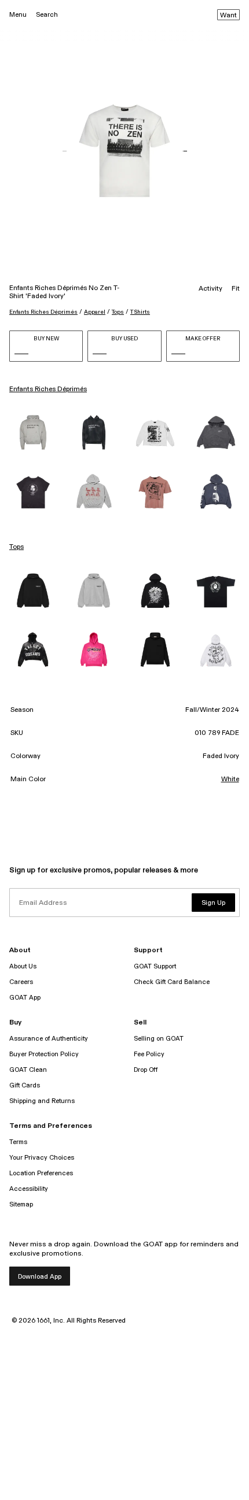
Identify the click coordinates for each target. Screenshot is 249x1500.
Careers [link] (21, 982)
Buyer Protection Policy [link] (44, 1054)
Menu (18, 15)
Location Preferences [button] (41, 1173)
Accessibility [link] (28, 1189)
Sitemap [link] (21, 1204)
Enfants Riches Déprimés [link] (48, 389)
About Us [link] (22, 966)
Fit (236, 288)
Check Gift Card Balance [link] (172, 982)
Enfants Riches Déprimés (43, 312)
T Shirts (140, 312)
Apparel (94, 312)
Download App (39, 1276)
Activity (210, 288)
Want (228, 15)
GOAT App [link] (25, 997)
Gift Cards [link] (24, 1085)
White (230, 779)
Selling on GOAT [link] (159, 1038)
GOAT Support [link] (155, 966)
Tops (118, 312)
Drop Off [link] (146, 1070)
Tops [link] (16, 547)
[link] (33, 433)
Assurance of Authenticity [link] (48, 1038)
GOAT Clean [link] (28, 1070)
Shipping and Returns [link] (42, 1101)
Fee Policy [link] (149, 1054)
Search (47, 15)
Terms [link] (18, 1142)
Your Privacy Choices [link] (41, 1157)
